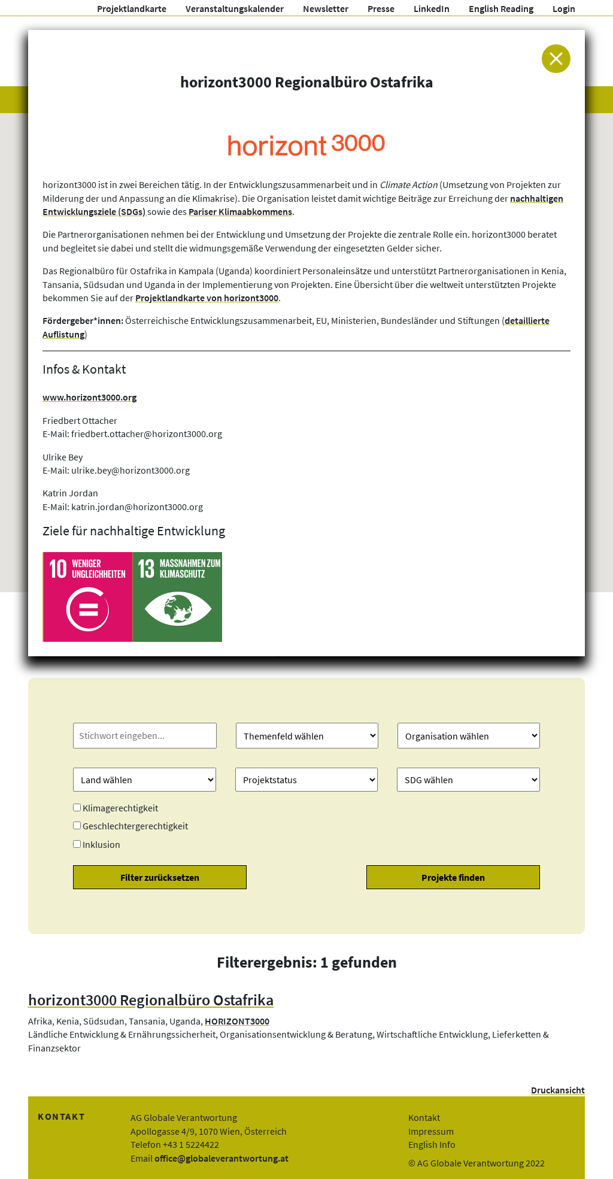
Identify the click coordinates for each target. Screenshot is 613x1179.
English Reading (501, 8)
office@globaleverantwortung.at (221, 1158)
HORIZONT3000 (237, 1021)
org (129, 397)
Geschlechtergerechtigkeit (135, 826)
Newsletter (325, 8)
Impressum (431, 1131)
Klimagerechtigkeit (120, 808)
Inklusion (101, 844)
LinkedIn (432, 8)
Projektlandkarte (131, 8)
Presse (381, 8)
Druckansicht (558, 1090)
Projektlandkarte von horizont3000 (206, 298)
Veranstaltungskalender (235, 8)
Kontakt (424, 1117)
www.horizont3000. (83, 397)
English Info (432, 1144)
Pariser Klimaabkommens (240, 211)
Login (564, 8)
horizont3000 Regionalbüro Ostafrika (151, 1000)
